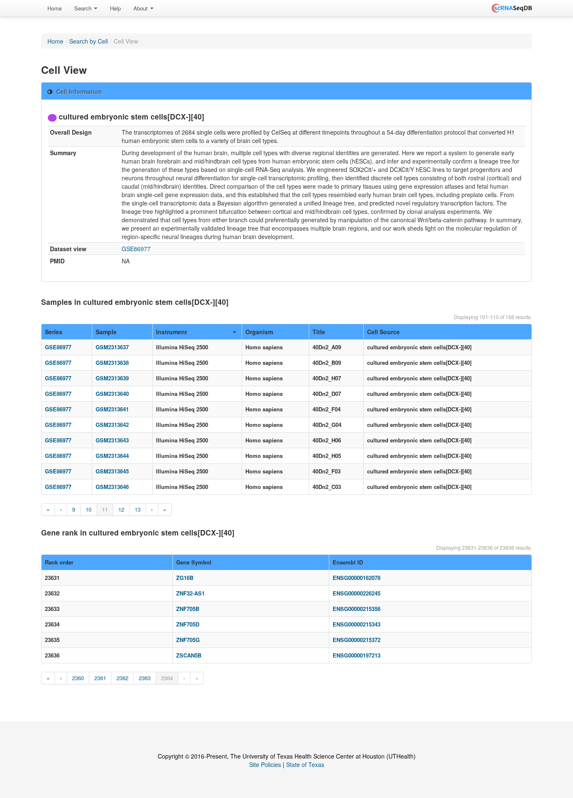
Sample (106, 332)
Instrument (171, 332)
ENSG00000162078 (356, 578)
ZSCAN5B (188, 655)
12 (121, 509)
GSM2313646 (112, 487)
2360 (78, 678)
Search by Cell (88, 41)
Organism (259, 332)
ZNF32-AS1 (190, 593)
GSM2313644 (112, 456)
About (141, 8)
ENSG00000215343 (356, 624)
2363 (145, 678)
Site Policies (265, 764)
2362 (122, 678)
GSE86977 (136, 248)
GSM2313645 (112, 471)
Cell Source (383, 332)
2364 (167, 678)
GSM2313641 (112, 409)
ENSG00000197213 (356, 655)
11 (105, 509)
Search (83, 8)
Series (54, 332)
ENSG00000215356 (356, 609)
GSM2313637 (112, 347)
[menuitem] (54, 8)
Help (115, 8)
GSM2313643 (112, 440)
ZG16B (184, 578)
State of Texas (305, 764)
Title (319, 332)
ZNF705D (187, 624)
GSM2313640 (112, 394)
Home (54, 8)
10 (88, 509)
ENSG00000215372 (356, 640)
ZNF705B (187, 609)
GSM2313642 (112, 425)
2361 (100, 678)
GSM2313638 (112, 363)
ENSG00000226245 (356, 593)
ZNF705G (188, 640)
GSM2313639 (112, 378)
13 (138, 509)
